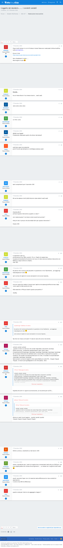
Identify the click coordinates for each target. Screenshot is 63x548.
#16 (61, 396)
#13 (61, 322)
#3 (61, 103)
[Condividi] (59, 46)
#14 (61, 344)
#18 (61, 462)
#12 (61, 282)
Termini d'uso (38, 538)
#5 (61, 131)
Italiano (4, 538)
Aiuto (52, 538)
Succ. (14, 42)
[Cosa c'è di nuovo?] (57, 2)
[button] (2, 2)
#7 (61, 182)
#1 (61, 46)
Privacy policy (46, 538)
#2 (61, 89)
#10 (61, 253)
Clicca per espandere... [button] (37, 384)
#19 (61, 476)
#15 (61, 366)
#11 (61, 268)
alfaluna (4, 10)
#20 (61, 490)
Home (55, 538)
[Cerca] (60, 2)
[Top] (59, 539)
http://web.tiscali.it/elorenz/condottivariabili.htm (27, 55)
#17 (61, 448)
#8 (61, 196)
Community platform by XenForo (16, 543)
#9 (61, 209)
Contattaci (31, 538)
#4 (61, 117)
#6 (61, 145)
